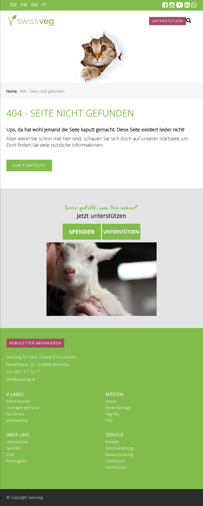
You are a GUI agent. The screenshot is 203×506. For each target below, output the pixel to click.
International (17, 420)
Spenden (14, 448)
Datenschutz (116, 467)
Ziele (10, 454)
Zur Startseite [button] (29, 165)
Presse (111, 401)
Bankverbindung (119, 454)
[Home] (30, 20)
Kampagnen (16, 460)
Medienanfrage (118, 407)
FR (24, 4)
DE (13, 4)
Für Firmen (15, 414)
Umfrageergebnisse (22, 407)
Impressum (115, 460)
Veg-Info (112, 414)
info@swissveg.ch (20, 379)
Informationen (18, 401)
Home (11, 91)
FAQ (108, 420)
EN (34, 4)
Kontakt (112, 441)
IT (44, 4)
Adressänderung (119, 448)
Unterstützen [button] (167, 21)
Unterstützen (17, 441)
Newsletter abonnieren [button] (35, 343)
